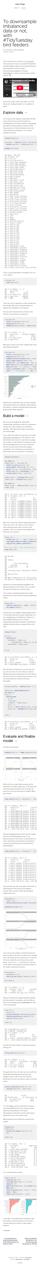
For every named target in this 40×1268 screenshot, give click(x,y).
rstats (15, 50)
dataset (11, 71)
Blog (24, 8)
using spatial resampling (11, 437)
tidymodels (20, 50)
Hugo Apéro (28, 1257)
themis (5, 587)
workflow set (11, 617)
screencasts (29, 61)
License (20, 1263)
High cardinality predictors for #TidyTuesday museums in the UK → (29, 1242)
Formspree (26, 1259)
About (17, 8)
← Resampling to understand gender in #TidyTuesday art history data (11, 1241)
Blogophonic (19, 1259)
